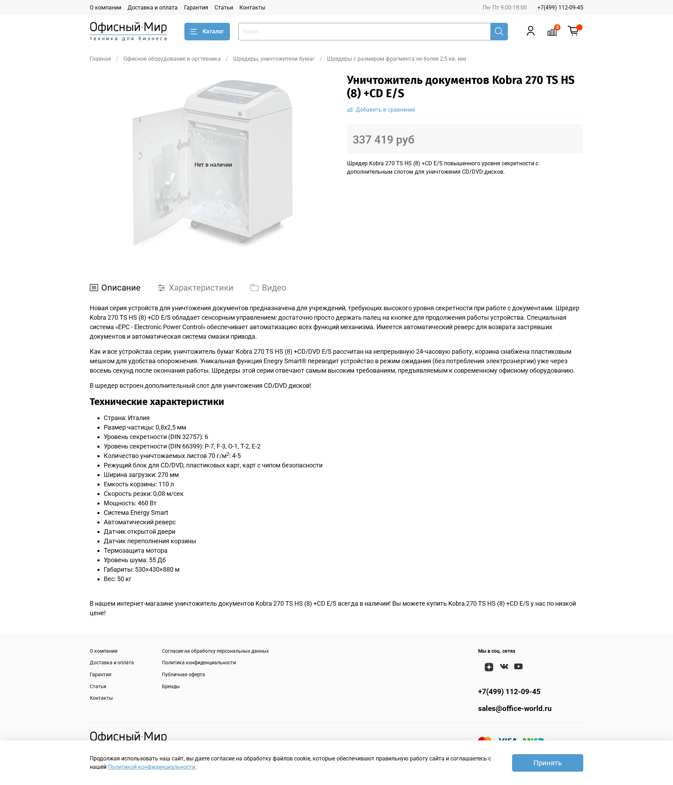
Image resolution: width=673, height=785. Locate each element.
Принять (547, 763)
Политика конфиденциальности (199, 663)
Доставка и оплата (153, 7)
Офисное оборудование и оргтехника (172, 58)
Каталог (213, 31)
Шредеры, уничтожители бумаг (274, 58)
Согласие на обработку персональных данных (215, 651)
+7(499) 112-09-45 (560, 7)
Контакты (252, 7)
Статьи (224, 7)
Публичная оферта (183, 675)
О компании (105, 7)
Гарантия (196, 7)
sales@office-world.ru (515, 708)
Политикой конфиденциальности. (152, 767)
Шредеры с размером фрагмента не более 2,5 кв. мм (396, 58)
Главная (100, 58)
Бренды (171, 687)
